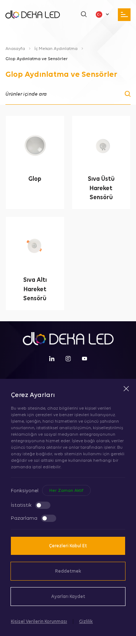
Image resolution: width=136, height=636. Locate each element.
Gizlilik (86, 621)
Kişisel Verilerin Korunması (39, 621)
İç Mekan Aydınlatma (56, 48)
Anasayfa (15, 48)
